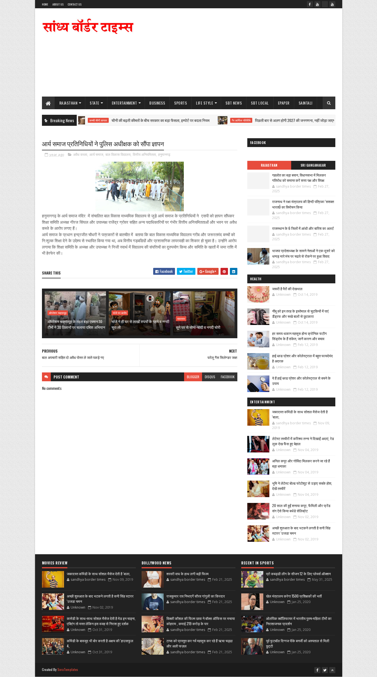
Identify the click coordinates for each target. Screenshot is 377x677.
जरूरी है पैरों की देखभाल (287, 288)
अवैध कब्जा (80, 154)
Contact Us (74, 4)
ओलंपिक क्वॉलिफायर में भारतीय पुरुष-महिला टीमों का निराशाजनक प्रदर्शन (298, 621)
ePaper (284, 103)
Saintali (305, 103)
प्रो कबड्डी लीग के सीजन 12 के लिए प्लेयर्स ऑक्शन (298, 573)
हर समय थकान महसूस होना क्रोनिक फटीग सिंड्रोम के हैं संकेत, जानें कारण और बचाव (299, 336)
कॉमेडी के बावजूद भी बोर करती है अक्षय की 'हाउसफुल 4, (100, 643)
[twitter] (325, 670)
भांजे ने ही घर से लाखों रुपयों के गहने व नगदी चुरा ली (140, 324)
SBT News (233, 103)
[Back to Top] (332, 670)
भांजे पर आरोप (120, 313)
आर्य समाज (96, 154)
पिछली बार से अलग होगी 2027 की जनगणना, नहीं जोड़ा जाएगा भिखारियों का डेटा (292, 120)
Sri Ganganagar (313, 165)
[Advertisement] (234, 52)
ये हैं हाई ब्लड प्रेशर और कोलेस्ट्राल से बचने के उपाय (301, 380)
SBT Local (260, 103)
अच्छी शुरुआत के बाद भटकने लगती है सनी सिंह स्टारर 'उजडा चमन (301, 530)
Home (45, 4)
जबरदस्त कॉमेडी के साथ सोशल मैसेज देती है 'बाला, (300, 414)
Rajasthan (68, 103)
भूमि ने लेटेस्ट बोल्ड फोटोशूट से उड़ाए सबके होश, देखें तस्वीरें (302, 485)
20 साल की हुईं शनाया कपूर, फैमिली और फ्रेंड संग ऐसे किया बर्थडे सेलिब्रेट (301, 508)
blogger (193, 376)
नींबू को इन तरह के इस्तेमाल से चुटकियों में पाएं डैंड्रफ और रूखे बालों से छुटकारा (300, 313)
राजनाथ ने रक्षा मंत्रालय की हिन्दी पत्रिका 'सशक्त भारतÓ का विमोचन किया (303, 204)
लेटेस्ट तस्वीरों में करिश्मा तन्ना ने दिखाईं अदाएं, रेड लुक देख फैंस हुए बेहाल (303, 441)
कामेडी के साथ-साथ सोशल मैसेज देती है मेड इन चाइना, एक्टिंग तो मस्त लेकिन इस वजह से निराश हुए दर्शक (101, 621)
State (94, 103)
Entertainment (124, 103)
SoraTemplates (67, 669)
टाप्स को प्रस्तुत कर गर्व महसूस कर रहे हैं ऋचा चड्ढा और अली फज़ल (199, 643)
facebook (228, 376)
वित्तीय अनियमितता (144, 154)
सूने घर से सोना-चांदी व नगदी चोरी (198, 327)
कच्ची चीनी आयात (83, 120)
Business (157, 103)
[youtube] (317, 4)
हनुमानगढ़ (164, 154)
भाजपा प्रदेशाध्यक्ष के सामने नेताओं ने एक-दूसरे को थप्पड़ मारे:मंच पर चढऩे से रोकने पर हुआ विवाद (303, 253)
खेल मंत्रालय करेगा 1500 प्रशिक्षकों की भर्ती (294, 596)
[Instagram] (325, 4)
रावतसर (181, 319)
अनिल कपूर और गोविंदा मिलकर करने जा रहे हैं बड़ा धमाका (301, 463)
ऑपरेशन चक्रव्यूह (58, 313)
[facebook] (310, 4)
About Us (57, 4)
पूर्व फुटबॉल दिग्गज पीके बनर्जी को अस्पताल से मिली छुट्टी (297, 643)
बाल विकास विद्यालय (118, 154)
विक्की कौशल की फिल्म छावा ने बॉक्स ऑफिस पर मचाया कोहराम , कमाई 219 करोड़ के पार (200, 621)
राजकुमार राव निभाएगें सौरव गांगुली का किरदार (195, 596)
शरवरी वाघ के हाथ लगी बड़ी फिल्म (187, 573)
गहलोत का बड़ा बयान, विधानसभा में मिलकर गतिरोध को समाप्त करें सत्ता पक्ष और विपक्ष (299, 177)
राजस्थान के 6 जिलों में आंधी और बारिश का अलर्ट (303, 228)
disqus (210, 376)
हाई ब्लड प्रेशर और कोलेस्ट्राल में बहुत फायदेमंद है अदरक (302, 358)
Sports (180, 103)
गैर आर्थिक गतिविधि (226, 120)
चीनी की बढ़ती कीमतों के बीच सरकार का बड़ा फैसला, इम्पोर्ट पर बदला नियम (146, 120)
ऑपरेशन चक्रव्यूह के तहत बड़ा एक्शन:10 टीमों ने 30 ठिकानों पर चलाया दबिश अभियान (76, 324)
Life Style (204, 103)
